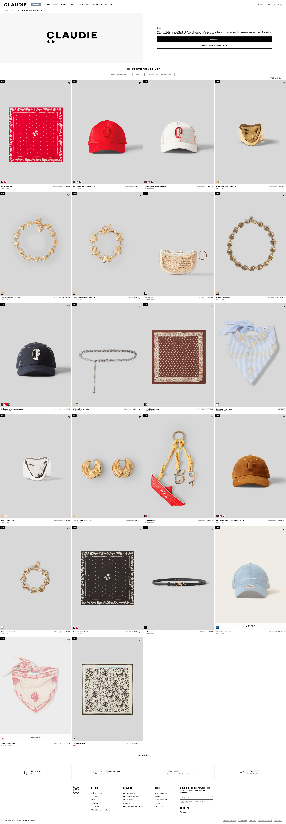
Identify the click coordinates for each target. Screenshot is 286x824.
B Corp (157, 796)
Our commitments (161, 800)
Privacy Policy (242, 820)
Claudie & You (128, 800)
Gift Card (126, 803)
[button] (35, 4)
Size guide (94, 803)
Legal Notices (278, 820)
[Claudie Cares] (76, 791)
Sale (18, 11)
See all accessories (119, 74)
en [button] (269, 4)
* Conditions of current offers (101, 810)
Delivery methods (129, 793)
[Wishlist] (68, 83)
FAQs (93, 800)
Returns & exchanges (130, 796)
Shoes (137, 74)
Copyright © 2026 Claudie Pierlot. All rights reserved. (20, 820)
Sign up (212, 797)
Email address (184, 797)
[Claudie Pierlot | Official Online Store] (15, 4)
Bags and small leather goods (159, 74)
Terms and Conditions (229, 820)
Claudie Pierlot (9, 11)
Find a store (159, 806)
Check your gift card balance (133, 806)
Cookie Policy (252, 820)
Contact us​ (95, 796)
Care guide (95, 806)
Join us (157, 803)
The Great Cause (161, 793)
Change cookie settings (265, 820)
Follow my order (96, 793)
